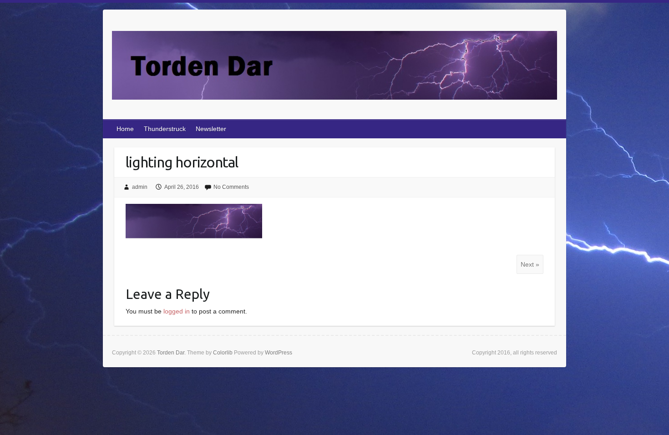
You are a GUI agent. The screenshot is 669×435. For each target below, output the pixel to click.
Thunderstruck (165, 128)
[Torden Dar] (334, 67)
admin (139, 187)
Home (125, 128)
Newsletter (211, 128)
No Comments (231, 187)
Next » (530, 264)
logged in (176, 311)
